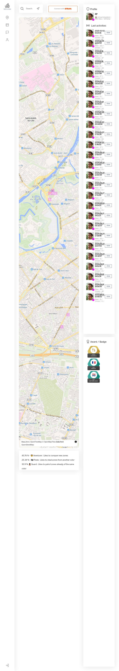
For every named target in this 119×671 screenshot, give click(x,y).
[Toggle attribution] (75, 441)
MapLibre (25, 441)
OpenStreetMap (27, 444)
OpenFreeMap (36, 441)
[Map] (7, 18)
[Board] (7, 25)
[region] (49, 232)
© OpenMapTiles (49, 441)
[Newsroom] (7, 33)
